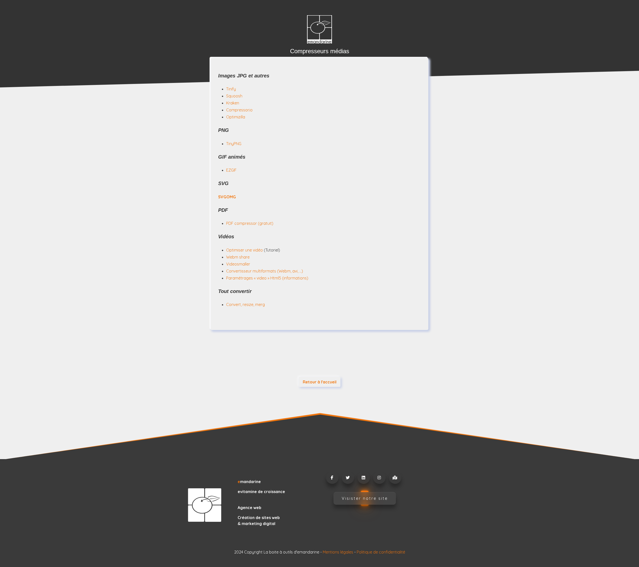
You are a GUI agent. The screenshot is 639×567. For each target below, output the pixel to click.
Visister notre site (365, 498)
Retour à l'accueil (319, 381)
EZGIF (231, 170)
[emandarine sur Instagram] (379, 477)
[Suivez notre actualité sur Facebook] (332, 477)
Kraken (232, 102)
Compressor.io (239, 109)
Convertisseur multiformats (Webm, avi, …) (264, 271)
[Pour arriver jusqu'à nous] (395, 477)
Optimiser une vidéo (244, 250)
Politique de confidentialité (381, 552)
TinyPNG (233, 143)
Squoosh (234, 95)
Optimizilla (235, 116)
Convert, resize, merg (245, 304)
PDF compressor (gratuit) (249, 223)
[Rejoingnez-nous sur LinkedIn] (363, 477)
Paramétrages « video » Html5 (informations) (267, 278)
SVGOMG (227, 196)
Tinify (231, 88)
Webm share (238, 257)
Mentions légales (338, 552)
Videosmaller (238, 264)
